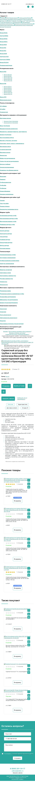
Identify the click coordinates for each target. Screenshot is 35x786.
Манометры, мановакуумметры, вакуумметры (13, 131)
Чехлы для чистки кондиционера (9, 161)
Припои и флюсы (5, 206)
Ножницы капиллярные (6, 194)
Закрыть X (4, 16)
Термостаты (3, 281)
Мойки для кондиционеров (7, 158)
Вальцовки (3, 176)
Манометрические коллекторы (9, 128)
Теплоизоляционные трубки (8, 254)
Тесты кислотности (5, 314)
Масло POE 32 (8, 88)
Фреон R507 (3, 44)
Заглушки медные (5, 248)
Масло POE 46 (8, 89)
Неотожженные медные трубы (9, 218)
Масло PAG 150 (8, 80)
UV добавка (3, 106)
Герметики (3, 311)
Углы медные (4, 236)
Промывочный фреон (6, 65)
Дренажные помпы (5, 290)
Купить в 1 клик (19, 386)
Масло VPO (3, 97)
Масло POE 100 (8, 92)
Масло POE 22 (7, 86)
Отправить (17, 758)
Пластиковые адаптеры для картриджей (11, 323)
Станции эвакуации (5, 149)
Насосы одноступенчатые (11, 121)
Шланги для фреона (5, 134)
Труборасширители (5, 182)
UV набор (2, 109)
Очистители (3, 308)
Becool (7, 376)
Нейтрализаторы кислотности (8, 317)
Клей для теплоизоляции (7, 263)
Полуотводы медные (6, 233)
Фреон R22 (3, 50)
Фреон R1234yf (4, 62)
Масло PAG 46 (8, 74)
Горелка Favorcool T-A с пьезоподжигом (17, 671)
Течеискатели (4, 112)
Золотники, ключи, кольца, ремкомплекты (12, 143)
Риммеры (2, 179)
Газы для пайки (4, 203)
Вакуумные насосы (5, 118)
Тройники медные (5, 239)
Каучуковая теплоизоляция (7, 257)
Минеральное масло (5, 100)
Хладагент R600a (5, 59)
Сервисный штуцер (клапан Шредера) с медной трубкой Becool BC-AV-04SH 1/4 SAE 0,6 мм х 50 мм (17, 520)
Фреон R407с (3, 41)
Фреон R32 (3, 47)
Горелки (2, 200)
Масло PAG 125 (8, 79)
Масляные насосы (5, 152)
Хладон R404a (4, 35)
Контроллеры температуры (8, 275)
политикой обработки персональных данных (22, 753)
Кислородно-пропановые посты (9, 209)
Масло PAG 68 (7, 76)
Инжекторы (3, 155)
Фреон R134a (3, 32)
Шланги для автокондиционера (9, 302)
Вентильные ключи (5, 146)
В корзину (6, 386)
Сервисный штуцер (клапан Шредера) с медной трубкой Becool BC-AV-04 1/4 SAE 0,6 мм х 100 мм (17, 578)
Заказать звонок (8, 398)
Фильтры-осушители (6, 269)
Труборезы (3, 188)
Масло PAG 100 (8, 77)
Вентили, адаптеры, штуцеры (8, 140)
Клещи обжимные (5, 191)
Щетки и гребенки (5, 164)
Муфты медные (4, 245)
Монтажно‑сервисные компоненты (15, 461)
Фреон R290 (3, 53)
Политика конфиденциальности (17, 777)
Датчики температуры (6, 278)
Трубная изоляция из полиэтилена (9, 260)
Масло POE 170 (8, 94)
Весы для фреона (5, 125)
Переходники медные (6, 242)
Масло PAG (3, 71)
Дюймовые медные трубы (7, 224)
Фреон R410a (3, 38)
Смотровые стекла (5, 272)
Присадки (3, 320)
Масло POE (3, 83)
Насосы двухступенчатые (11, 122)
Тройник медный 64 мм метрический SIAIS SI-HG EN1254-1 (17, 618)
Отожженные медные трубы (8, 215)
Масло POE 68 (7, 91)
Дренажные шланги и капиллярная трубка (12, 293)
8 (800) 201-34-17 (6, 4)
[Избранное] (28, 480)
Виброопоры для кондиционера (9, 299)
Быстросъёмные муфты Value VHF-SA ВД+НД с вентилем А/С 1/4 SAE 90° (16, 646)
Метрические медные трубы (8, 221)
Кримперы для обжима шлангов (9, 170)
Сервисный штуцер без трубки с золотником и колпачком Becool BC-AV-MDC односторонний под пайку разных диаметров (17, 491)
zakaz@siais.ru (30, 4)
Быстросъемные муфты (7, 137)
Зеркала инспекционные (7, 167)
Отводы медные (4, 230)
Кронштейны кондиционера (8, 296)
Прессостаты (4, 284)
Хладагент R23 (4, 56)
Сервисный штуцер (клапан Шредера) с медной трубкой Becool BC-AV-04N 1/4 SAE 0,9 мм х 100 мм (16, 549)
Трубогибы (3, 185)
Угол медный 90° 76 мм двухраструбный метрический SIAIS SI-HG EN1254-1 (17, 700)
